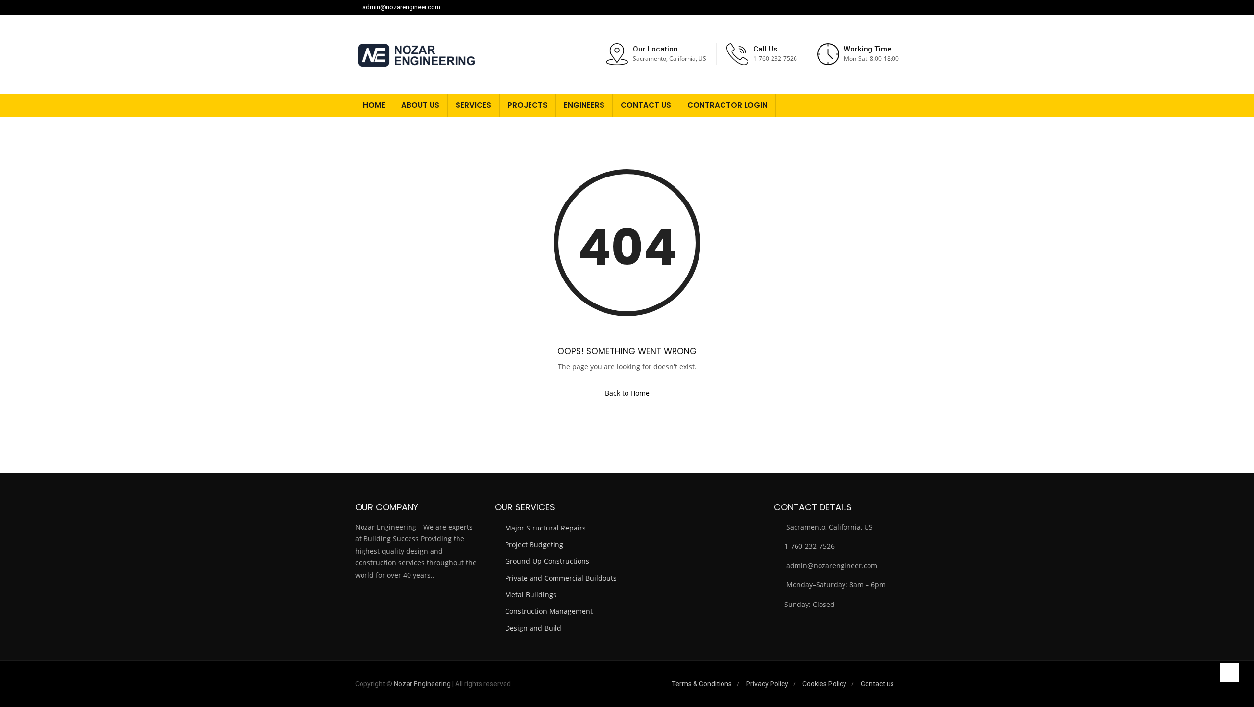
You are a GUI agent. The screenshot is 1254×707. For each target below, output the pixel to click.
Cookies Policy (824, 684)
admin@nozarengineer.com (401, 7)
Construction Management (549, 611)
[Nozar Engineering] (416, 54)
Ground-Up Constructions (547, 561)
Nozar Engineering (422, 684)
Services (473, 105)
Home (374, 105)
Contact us (646, 105)
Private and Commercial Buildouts (561, 577)
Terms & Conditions (702, 684)
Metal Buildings (530, 594)
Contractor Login (727, 105)
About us (420, 105)
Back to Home (627, 393)
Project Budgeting (534, 544)
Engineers (584, 105)
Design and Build (533, 627)
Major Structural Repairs (545, 527)
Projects (527, 105)
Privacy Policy (767, 684)
